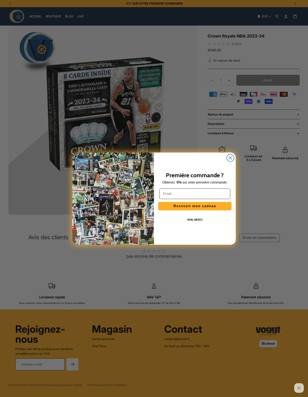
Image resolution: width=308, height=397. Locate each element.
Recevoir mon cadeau (194, 206)
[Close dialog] (230, 158)
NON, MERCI (194, 219)
